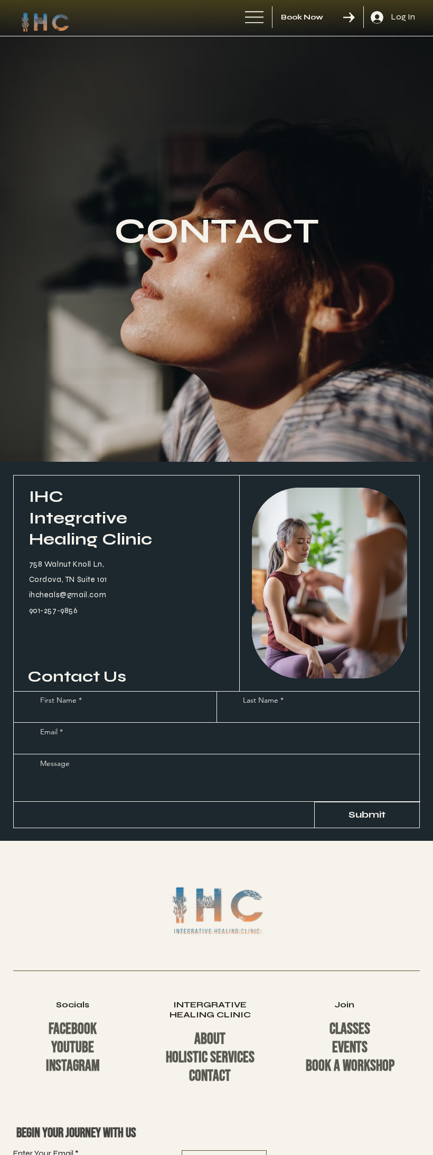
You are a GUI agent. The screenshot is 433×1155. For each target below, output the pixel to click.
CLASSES (350, 1029)
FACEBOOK (73, 1029)
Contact (210, 1076)
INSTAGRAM (73, 1066)
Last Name (260, 700)
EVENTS (350, 1047)
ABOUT (209, 1039)
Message (55, 763)
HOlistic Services (210, 1058)
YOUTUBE (72, 1047)
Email (49, 731)
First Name (58, 700)
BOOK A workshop (350, 1066)
